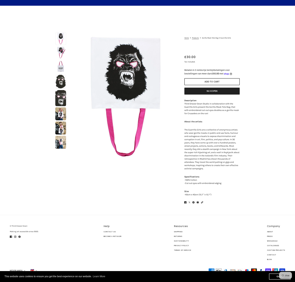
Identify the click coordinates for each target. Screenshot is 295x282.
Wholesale (272, 241)
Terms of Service (182, 250)
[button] (202, 202)
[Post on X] (189, 202)
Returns (178, 236)
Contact (271, 255)
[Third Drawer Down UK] (147, 14)
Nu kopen (212, 91)
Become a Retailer (113, 236)
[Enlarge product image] (125, 97)
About (270, 232)
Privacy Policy (181, 245)
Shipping (178, 232)
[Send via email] (197, 202)
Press (270, 236)
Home (186, 38)
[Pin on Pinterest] (193, 202)
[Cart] (288, 14)
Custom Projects (276, 250)
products (195, 38)
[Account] (282, 14)
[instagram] (15, 236)
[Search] (6, 14)
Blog (269, 259)
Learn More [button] (99, 276)
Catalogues (273, 245)
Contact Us (110, 232)
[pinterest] (19, 236)
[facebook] (11, 236)
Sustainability (181, 241)
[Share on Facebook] (185, 202)
